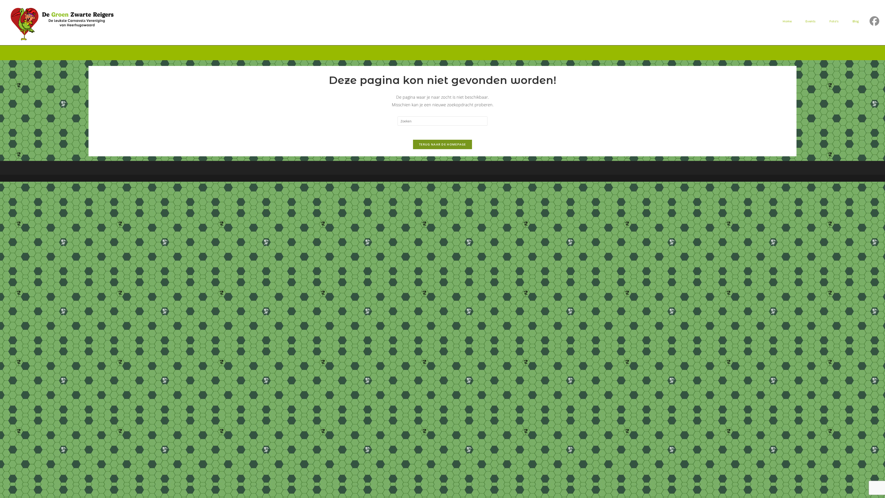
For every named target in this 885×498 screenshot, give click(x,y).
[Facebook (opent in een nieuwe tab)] (874, 21)
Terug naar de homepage (442, 144)
